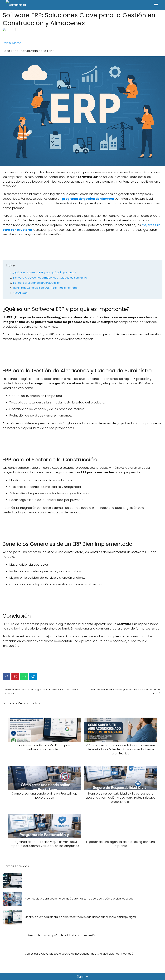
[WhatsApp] (24, 676)
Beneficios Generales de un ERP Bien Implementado (45, 288)
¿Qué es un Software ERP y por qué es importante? (44, 272)
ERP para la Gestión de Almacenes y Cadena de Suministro (50, 277)
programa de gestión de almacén (88, 199)
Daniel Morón (12, 43)
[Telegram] (33, 676)
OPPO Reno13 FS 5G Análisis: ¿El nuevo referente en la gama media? (125, 691)
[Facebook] (6, 676)
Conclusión (20, 293)
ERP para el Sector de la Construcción (36, 283)
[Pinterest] (15, 676)
